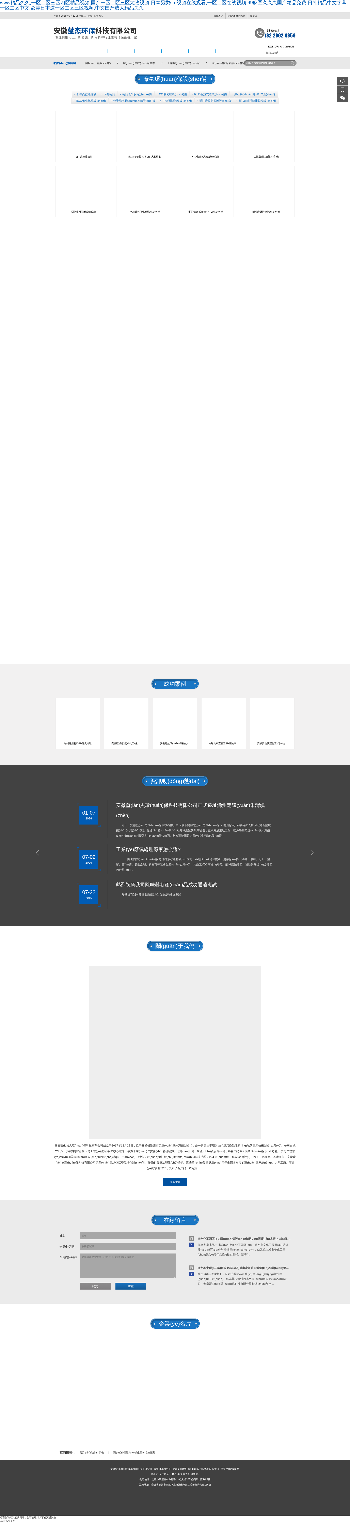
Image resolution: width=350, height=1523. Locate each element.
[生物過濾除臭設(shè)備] (266, 119)
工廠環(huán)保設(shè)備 (183, 63)
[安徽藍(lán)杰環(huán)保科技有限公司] (175, 21)
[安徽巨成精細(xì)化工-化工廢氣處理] (126, 705)
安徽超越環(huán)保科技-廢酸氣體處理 (176, 743)
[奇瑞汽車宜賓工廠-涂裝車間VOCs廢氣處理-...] (223, 705)
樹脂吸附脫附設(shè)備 (137, 94)
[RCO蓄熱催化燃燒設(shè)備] (144, 174)
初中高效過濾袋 (86, 94)
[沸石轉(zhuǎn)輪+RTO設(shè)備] (205, 174)
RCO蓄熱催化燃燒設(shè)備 (144, 211)
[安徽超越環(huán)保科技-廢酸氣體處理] (175, 705)
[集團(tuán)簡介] (175, 968)
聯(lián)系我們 (228, 51)
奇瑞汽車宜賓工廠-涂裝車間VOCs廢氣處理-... (225, 743)
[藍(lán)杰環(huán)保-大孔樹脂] (144, 119)
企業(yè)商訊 (119, 51)
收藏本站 (218, 15)
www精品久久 (7, 1521)
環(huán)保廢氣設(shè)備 (228, 63)
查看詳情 (175, 1182)
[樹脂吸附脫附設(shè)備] (84, 174)
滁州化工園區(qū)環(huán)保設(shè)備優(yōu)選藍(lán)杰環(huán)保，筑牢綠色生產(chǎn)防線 (260, 1238)
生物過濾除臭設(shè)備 (177, 100)
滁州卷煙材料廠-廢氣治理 (78, 743)
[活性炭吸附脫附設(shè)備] (266, 174)
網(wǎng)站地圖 (236, 15)
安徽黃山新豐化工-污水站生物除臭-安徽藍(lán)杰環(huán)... (273, 743)
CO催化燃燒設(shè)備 (173, 94)
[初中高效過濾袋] (84, 119)
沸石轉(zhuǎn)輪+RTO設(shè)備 (254, 94)
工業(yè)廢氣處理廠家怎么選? (148, 849)
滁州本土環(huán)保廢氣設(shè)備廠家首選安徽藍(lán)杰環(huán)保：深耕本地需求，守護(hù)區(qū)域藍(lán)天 (270, 1268)
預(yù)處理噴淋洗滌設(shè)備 (257, 100)
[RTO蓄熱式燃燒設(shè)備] (205, 119)
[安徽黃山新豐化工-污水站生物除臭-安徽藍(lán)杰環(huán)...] (272, 705)
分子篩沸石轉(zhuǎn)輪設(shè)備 (134, 100)
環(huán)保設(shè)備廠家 (139, 63)
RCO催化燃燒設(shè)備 (91, 100)
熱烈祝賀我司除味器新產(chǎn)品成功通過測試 (166, 884)
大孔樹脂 (109, 94)
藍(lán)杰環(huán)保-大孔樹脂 (144, 156)
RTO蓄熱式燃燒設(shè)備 (210, 94)
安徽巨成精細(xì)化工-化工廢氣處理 (127, 743)
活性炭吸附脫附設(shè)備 (215, 100)
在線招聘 (197, 51)
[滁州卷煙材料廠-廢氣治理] (78, 705)
